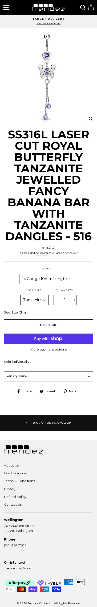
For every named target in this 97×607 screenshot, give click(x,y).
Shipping (42, 253)
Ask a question (17, 376)
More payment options (48, 349)
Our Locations (15, 473)
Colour (34, 290)
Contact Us (13, 504)
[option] (48, 21)
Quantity (65, 290)
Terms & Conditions (19, 481)
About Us (11, 465)
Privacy (9, 489)
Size (47, 269)
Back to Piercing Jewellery (52, 422)
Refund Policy (15, 497)
